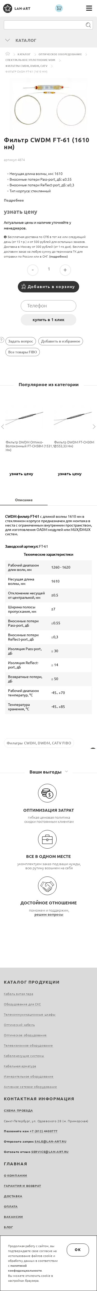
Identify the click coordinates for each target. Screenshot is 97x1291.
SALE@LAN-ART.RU (50, 1141)
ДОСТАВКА (13, 1196)
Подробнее (14, 200)
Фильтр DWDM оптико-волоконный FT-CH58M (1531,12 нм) (31, 446)
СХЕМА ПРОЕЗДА (18, 1110)
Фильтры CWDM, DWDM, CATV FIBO (39, 743)
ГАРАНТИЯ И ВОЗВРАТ (22, 1186)
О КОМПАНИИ (15, 1175)
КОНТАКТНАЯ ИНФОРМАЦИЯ (39, 1098)
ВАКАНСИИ (13, 1216)
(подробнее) (58, 256)
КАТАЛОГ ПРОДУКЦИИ (31, 982)
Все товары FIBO (22, 352)
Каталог (24, 54)
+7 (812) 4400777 (44, 1131)
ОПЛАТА (11, 1206)
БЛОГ (8, 1227)
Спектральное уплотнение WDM (30, 60)
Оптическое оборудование (60, 54)
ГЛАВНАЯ (15, 1163)
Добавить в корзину (51, 286)
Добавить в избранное (60, 341)
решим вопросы (48, 914)
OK (78, 1250)
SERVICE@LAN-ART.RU (50, 1151)
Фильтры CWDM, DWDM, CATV (26, 66)
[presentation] (3, 426)
